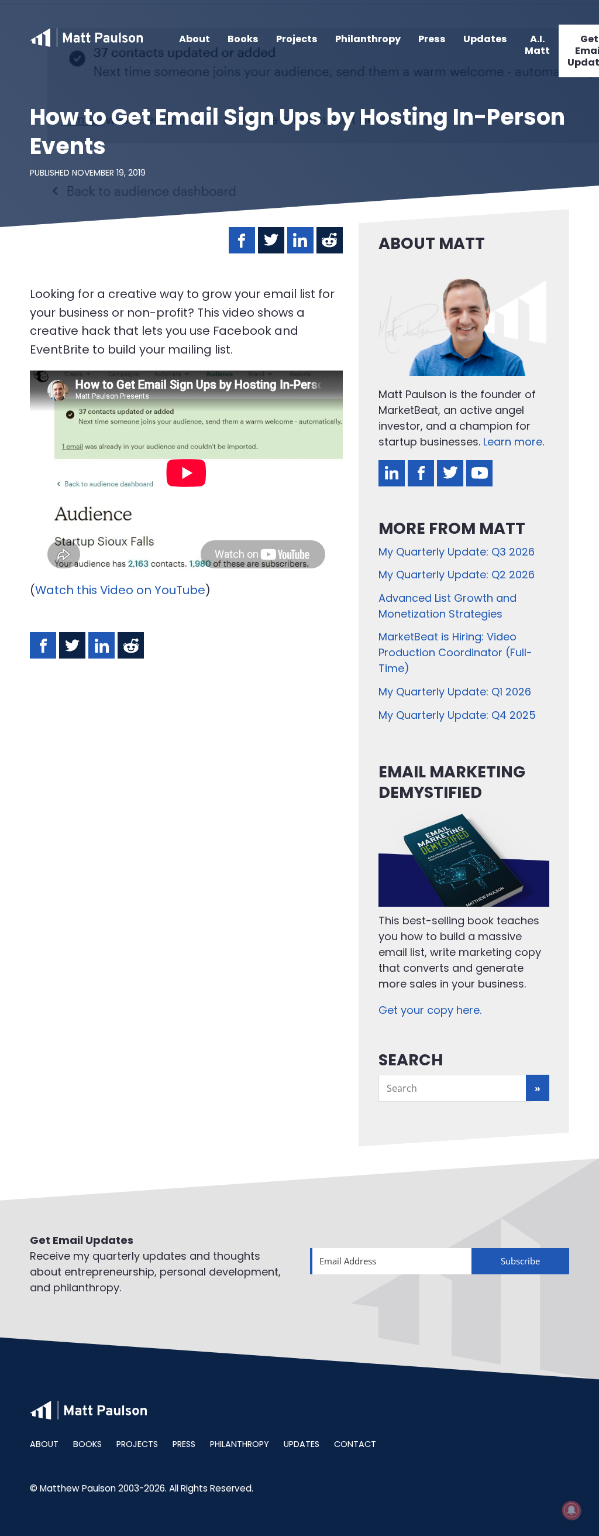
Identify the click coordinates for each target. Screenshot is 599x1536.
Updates (485, 39)
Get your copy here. (429, 1010)
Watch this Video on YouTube (120, 590)
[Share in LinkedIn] (300, 240)
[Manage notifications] (571, 1510)
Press (432, 39)
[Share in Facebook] (242, 240)
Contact (355, 1444)
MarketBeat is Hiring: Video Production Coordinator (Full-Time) (455, 652)
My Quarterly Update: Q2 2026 (456, 574)
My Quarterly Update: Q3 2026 (456, 551)
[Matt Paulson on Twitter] (450, 473)
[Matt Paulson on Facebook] (421, 473)
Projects (297, 39)
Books (243, 39)
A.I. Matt (537, 44)
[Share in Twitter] (271, 240)
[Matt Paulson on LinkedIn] (391, 473)
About (194, 39)
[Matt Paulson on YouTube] (479, 473)
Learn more (512, 441)
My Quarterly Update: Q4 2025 (457, 715)
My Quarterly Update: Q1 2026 (454, 691)
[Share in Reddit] (329, 240)
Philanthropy (368, 39)
